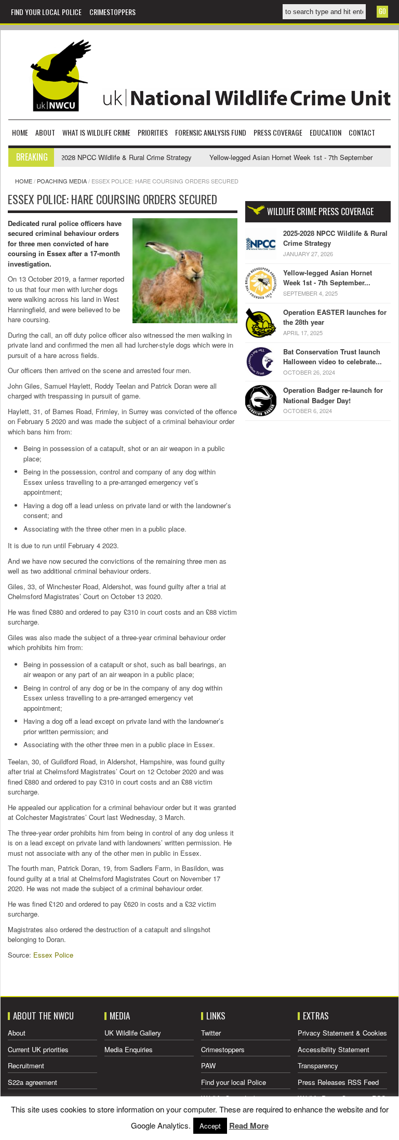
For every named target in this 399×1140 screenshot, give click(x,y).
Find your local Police (46, 11)
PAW (208, 1065)
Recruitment (26, 1065)
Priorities (153, 132)
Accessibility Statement (333, 1049)
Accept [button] (210, 1126)
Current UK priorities (38, 1049)
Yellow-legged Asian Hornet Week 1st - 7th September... (327, 278)
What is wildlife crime (96, 132)
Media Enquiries (128, 1049)
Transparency (318, 1065)
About (45, 132)
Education (325, 132)
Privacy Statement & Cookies (342, 1033)
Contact (362, 132)
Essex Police (53, 955)
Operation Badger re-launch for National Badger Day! (333, 395)
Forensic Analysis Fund (210, 132)
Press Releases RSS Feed (338, 1082)
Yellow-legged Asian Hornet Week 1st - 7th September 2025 (285, 157)
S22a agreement (32, 1082)
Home (20, 132)
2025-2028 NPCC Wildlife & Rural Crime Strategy (103, 157)
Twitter (211, 1033)
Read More (249, 1125)
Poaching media (62, 181)
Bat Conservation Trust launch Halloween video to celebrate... (332, 357)
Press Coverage (278, 132)
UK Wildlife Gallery (132, 1033)
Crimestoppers (112, 11)
